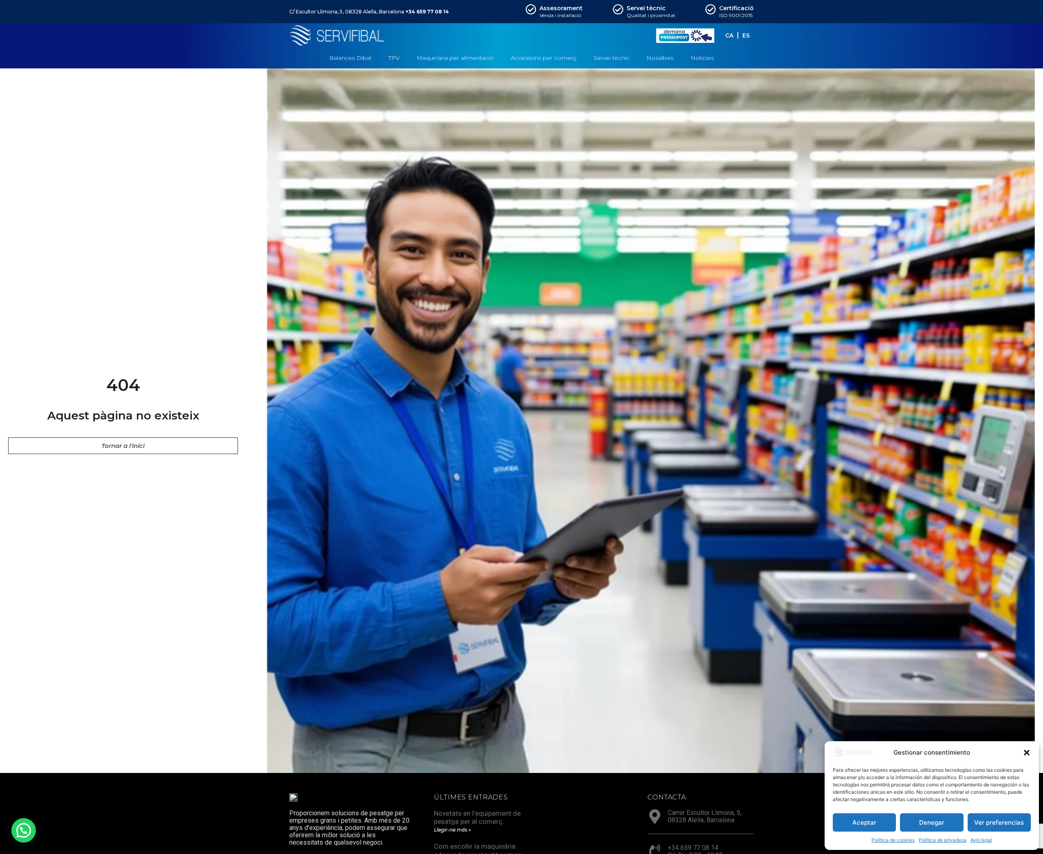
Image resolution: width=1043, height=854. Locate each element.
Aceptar (864, 822)
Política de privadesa (942, 840)
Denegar (931, 822)
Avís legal (981, 840)
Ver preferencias (999, 822)
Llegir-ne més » (452, 830)
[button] (1027, 753)
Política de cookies (893, 840)
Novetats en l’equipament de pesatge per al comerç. (477, 817)
